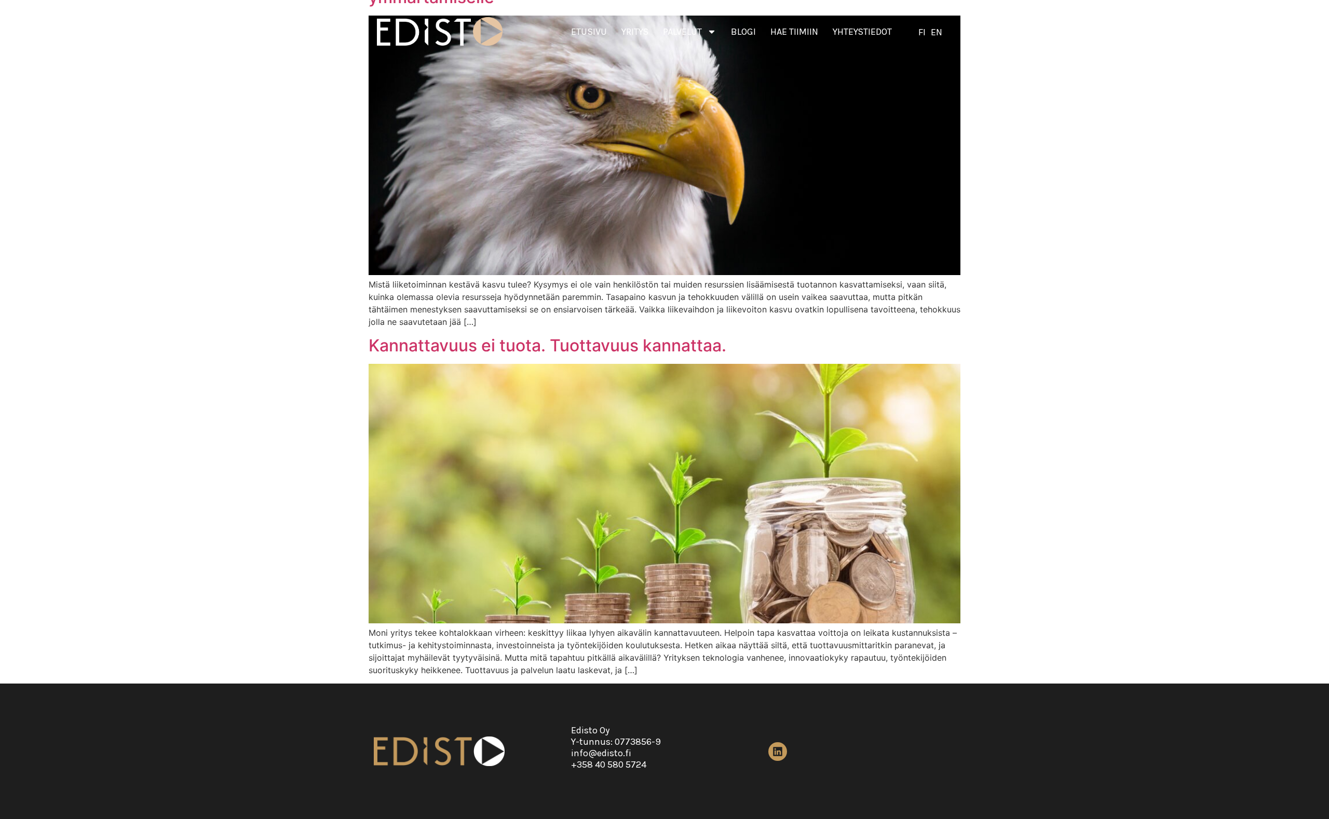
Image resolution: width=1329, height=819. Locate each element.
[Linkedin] (777, 751)
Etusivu (589, 31)
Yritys (634, 31)
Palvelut (682, 31)
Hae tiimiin (794, 31)
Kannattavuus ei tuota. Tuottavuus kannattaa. (547, 345)
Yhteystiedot (862, 31)
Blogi (743, 31)
